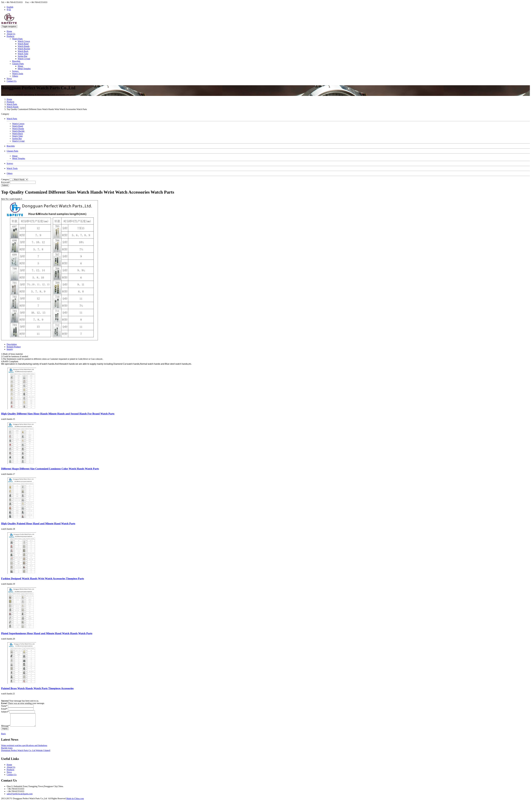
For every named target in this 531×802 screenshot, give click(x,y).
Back (3, 733)
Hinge (20, 66)
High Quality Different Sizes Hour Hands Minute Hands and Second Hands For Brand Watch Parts (57, 413)
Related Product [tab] (14, 347)
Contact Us (11, 81)
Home (9, 31)
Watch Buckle (24, 49)
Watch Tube (23, 54)
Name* (4, 706)
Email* (4, 709)
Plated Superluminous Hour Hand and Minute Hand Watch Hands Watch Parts (46, 633)
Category (5, 179)
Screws (15, 71)
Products (10, 36)
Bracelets (16, 61)
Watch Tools (17, 73)
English (10, 7)
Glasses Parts (18, 63)
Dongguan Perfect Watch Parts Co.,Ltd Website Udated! (25, 750)
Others (15, 76)
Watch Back (23, 51)
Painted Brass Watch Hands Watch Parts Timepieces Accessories (37, 688)
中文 (9, 9)
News (9, 78)
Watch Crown (24, 41)
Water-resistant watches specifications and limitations (24, 745)
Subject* (5, 712)
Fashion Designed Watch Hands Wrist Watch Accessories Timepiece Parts (42, 578)
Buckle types (6, 748)
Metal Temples (24, 68)
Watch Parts (17, 39)
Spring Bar (22, 56)
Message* (5, 726)
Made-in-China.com (75, 798)
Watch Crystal (24, 58)
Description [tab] (12, 344)
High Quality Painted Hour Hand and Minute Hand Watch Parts (38, 523)
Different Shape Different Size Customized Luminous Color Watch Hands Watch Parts (50, 468)
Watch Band (23, 44)
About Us (11, 34)
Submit (5, 185)
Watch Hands (23, 46)
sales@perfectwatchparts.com (19, 794)
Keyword (5, 182)
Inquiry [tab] (10, 349)
